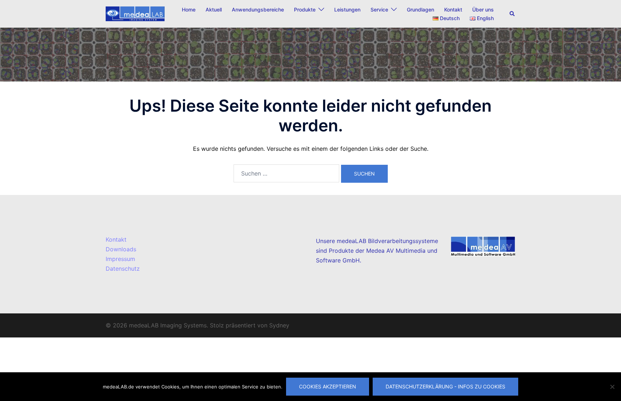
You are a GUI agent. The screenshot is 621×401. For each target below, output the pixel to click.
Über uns (483, 9)
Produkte (305, 9)
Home (189, 9)
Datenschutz (123, 268)
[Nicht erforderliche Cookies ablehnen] (612, 386)
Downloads (121, 249)
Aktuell (214, 9)
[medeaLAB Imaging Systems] (135, 13)
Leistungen (347, 9)
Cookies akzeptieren (327, 386)
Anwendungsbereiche (258, 9)
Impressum (120, 258)
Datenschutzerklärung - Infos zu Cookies (445, 386)
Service (379, 9)
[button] (512, 14)
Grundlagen (420, 9)
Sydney (279, 325)
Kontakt (453, 9)
